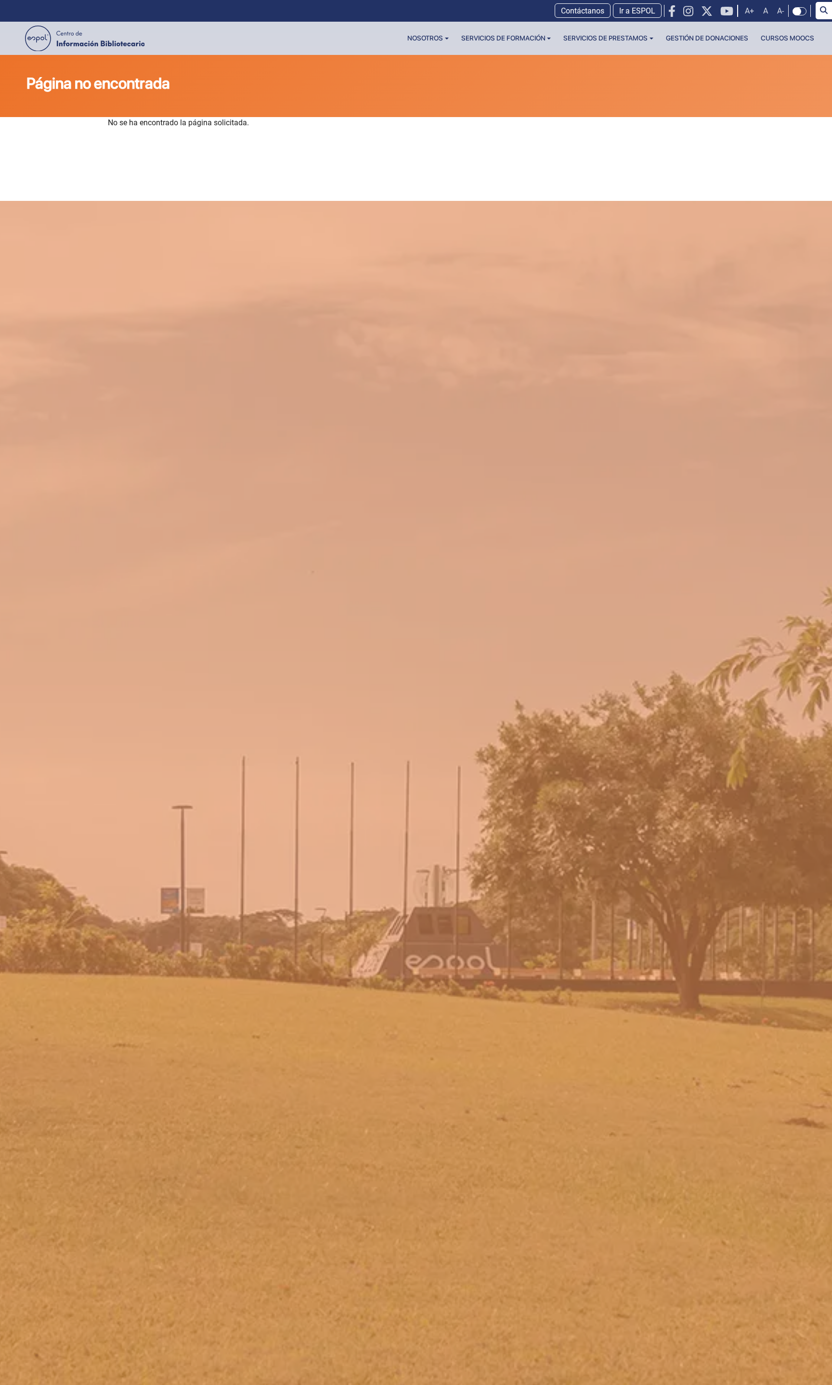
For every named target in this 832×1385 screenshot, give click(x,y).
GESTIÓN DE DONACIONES (707, 38)
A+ (749, 10)
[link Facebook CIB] (671, 11)
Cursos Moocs (787, 38)
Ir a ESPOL (637, 10)
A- (780, 10)
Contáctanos (582, 10)
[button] (428, 38)
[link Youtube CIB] (726, 11)
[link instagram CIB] (688, 11)
